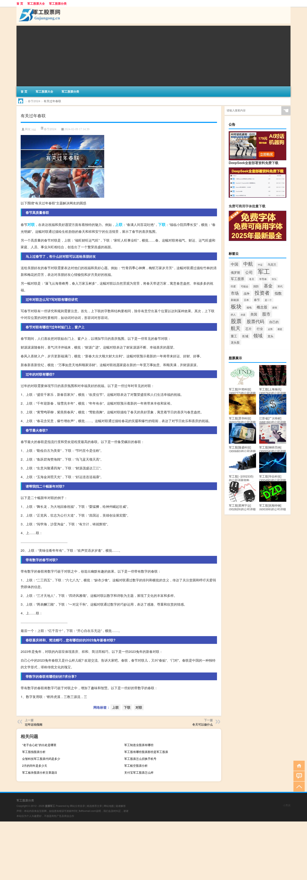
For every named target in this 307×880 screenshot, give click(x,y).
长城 (245, 336)
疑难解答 (121, 805)
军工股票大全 (36, 3)
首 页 (19, 3)
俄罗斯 (235, 272)
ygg (34, 129)
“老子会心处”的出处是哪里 (39, 745)
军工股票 (237, 278)
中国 (234, 264)
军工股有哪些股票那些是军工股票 (146, 752)
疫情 (274, 307)
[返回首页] (298, 765)
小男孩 (287, 805)
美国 (253, 314)
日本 (246, 300)
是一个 (268, 300)
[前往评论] (298, 776)
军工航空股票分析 (136, 765)
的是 (243, 314)
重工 (234, 336)
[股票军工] (38, 8)
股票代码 (255, 321)
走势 (270, 329)
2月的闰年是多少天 (34, 765)
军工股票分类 (58, 3)
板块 (236, 306)
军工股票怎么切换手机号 (140, 758)
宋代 (280, 286)
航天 (235, 327)
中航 (248, 263)
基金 (268, 285)
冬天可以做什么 (202, 724)
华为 (274, 279)
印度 (233, 286)
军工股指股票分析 (34, 752)
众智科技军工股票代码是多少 (41, 758)
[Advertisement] (141, 55)
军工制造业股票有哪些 (139, 745)
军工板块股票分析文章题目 (39, 772)
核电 (249, 307)
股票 (236, 321)
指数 (278, 293)
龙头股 (235, 342)
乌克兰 (272, 264)
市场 (235, 293)
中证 (260, 264)
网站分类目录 (77, 805)
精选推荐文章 (94, 805)
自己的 (274, 321)
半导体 (263, 279)
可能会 (244, 286)
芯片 (248, 328)
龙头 (270, 336)
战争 (247, 293)
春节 (257, 300)
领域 (258, 335)
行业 (260, 328)
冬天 (251, 279)
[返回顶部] (298, 786)
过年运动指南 (33, 724)
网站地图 (109, 805)
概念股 (262, 306)
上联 (119, 224)
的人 (233, 314)
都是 (280, 329)
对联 (31, 224)
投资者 (262, 292)
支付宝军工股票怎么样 (139, 772)
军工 (264, 271)
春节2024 (34, 101)
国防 (256, 286)
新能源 (235, 300)
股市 (266, 314)
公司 (249, 272)
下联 (162, 224)
